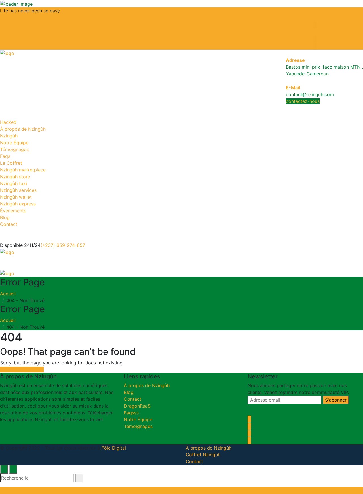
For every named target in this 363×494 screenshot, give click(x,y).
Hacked (8, 122)
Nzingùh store (15, 176)
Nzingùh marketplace (23, 170)
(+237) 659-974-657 (63, 245)
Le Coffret (11, 163)
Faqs (5, 156)
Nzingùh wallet (16, 197)
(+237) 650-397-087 (340, 17)
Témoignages (14, 149)
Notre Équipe (14, 142)
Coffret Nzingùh (203, 454)
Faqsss (131, 412)
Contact (8, 224)
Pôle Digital (113, 448)
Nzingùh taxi (13, 183)
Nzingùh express (18, 204)
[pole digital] (7, 53)
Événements (13, 210)
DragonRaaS (137, 406)
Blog (5, 217)
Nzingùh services (18, 190)
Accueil (9, 293)
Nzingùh (9, 136)
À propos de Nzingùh (23, 129)
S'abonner (336, 400)
